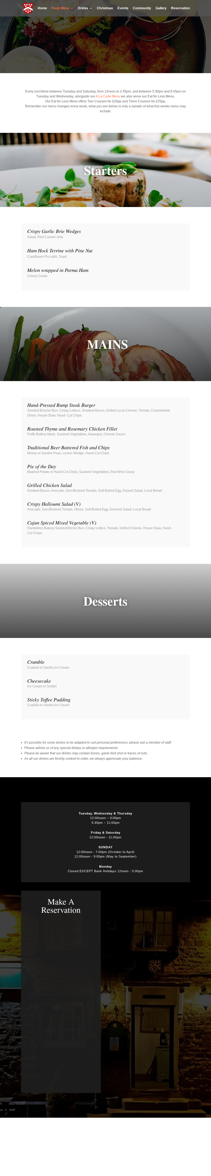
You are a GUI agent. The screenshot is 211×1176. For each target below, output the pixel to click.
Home (42, 8)
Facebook (76, 1134)
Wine (28, 1150)
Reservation (180, 8)
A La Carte (32, 1134)
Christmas (105, 8)
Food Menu (60, 8)
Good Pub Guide (81, 1150)
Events (122, 8)
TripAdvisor (77, 1144)
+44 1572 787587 (168, 1144)
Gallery (161, 8)
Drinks (83, 8)
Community (142, 8)
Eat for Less (33, 1139)
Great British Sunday (39, 1145)
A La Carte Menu (108, 96)
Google (74, 1139)
